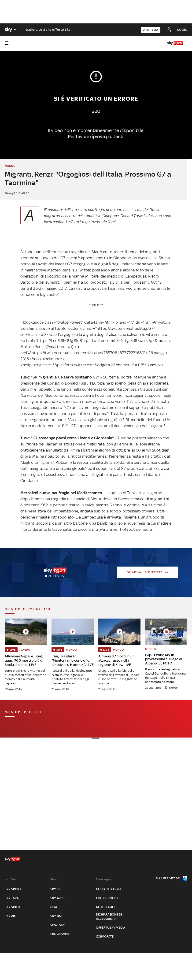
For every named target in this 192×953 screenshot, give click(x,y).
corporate (105, 936)
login (182, 29)
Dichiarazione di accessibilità (109, 916)
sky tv (55, 889)
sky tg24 (12, 898)
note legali (105, 907)
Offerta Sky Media (110, 927)
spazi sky (57, 925)
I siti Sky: (10, 879)
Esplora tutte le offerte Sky (48, 29)
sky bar (56, 916)
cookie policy (107, 898)
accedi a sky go (167, 878)
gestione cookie (109, 889)
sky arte (11, 916)
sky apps (57, 898)
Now (54, 907)
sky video (12, 907)
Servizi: (55, 879)
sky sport (13, 889)
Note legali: (104, 879)
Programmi (59, 933)
